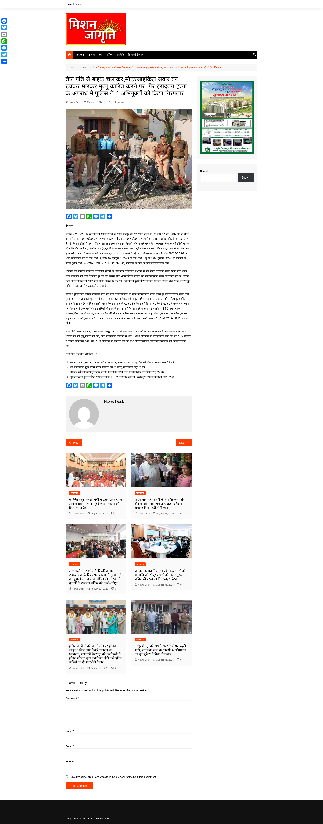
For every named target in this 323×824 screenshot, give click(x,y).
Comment (72, 698)
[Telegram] (4, 54)
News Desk (75, 102)
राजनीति (120, 54)
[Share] (4, 61)
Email (70, 746)
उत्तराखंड (79, 54)
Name (70, 731)
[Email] (4, 34)
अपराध (91, 54)
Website (70, 761)
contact (70, 4)
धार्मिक (109, 54)
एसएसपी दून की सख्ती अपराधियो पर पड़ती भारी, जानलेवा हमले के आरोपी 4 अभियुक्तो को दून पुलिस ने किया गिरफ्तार (160, 650)
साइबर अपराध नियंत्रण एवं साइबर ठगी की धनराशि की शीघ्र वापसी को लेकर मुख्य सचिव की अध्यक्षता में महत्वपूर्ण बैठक (160, 575)
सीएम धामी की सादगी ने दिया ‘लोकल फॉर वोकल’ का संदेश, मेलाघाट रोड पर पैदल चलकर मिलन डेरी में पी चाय (159, 504)
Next (181, 442)
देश (100, 54)
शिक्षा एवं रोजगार (135, 54)
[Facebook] (4, 21)
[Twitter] (4, 27)
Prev (75, 442)
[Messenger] (4, 47)
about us (80, 4)
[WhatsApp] (4, 41)
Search (204, 171)
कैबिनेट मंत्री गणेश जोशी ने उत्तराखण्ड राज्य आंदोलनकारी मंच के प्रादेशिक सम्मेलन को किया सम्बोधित (95, 504)
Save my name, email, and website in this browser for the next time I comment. (113, 776)
